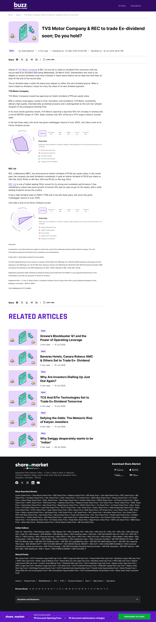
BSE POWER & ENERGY (61, 549)
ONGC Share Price (87, 505)
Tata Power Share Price (68, 500)
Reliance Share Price (76, 495)
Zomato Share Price (87, 500)
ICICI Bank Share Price (30, 507)
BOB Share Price (91, 510)
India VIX (24, 534)
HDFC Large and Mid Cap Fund (75, 558)
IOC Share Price (106, 503)
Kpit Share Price (45, 515)
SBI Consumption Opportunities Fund (63, 570)
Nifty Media (117, 537)
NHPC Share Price (33, 503)
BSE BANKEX (46, 534)
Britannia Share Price (45, 522)
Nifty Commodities (60, 539)
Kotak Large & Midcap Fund (47, 561)
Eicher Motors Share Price (65, 522)
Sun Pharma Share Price (110, 517)
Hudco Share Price (100, 507)
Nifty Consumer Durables (100, 539)
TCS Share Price (82, 498)
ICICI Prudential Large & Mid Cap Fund (45, 558)
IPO (55, 581)
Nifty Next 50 (100, 532)
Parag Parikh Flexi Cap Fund (101, 558)
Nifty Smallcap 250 (75, 532)
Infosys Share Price (119, 498)
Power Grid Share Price (80, 515)
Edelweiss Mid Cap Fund (72, 563)
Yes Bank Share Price (34, 498)
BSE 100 (124, 534)
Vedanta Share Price (66, 503)
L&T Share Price (80, 512)
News (18, 15)
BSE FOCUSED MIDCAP (53, 544)
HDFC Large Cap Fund (24, 566)
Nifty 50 (18, 532)
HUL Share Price (95, 512)
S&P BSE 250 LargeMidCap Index (74, 541)
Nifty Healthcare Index (79, 539)
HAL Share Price (51, 498)
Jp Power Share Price (119, 505)
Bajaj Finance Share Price (68, 505)
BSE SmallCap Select (79, 534)
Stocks (18, 581)
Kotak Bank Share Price (78, 520)
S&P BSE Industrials (110, 546)
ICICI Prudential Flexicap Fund (84, 566)
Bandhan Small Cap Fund (101, 561)
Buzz (11, 15)
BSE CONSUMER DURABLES (111, 544)
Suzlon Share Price (22, 495)
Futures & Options (75, 581)
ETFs (62, 581)
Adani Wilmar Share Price (89, 517)
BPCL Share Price (76, 510)
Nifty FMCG (61, 537)
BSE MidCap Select (61, 534)
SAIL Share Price (84, 507)
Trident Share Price (34, 517)
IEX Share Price (106, 510)
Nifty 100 (111, 532)
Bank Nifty (28, 532)
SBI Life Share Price (86, 522)
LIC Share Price (103, 505)
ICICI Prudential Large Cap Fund (97, 563)
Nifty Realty (46, 539)
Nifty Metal (128, 537)
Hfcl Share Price (65, 512)
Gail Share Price (51, 512)
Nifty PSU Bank (33, 539)
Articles (122, 6)
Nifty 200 (121, 532)
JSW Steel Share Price (52, 517)
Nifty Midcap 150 (59, 532)
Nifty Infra (82, 537)
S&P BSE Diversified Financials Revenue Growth (81, 546)
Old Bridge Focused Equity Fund (42, 568)
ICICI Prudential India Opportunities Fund (73, 568)
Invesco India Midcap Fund (50, 563)
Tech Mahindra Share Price (37, 520)
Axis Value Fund (64, 566)
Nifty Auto (72, 537)
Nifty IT (18, 537)
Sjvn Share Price (129, 512)
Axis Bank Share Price (112, 512)
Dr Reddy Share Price (58, 520)
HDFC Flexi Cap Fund (25, 561)
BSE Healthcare (31, 549)
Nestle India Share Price (119, 515)
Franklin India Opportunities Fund (105, 568)
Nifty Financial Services (45, 537)
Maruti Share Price (61, 515)
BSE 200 (133, 534)
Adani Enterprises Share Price (121, 507)
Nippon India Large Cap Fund (124, 563)
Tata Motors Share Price (41, 495)
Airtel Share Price (28, 522)
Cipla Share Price (70, 517)
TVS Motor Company (27, 69)
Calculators (135, 6)
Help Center (98, 581)
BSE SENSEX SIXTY (34, 544)
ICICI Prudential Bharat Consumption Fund (97, 570)
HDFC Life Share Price (120, 520)
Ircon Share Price (120, 510)
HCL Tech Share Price (99, 515)
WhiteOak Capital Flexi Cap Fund (111, 566)
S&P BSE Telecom (127, 546)
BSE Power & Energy (52, 546)
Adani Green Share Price (31, 505)
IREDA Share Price (104, 500)
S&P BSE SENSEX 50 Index (122, 539)
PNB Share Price (49, 503)
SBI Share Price (92, 495)
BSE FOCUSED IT (79, 549)
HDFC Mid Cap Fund (121, 561)
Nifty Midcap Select (42, 532)
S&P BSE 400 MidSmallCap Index (103, 541)
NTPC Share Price (38, 510)
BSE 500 (92, 534)
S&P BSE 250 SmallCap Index (47, 541)
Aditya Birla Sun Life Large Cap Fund (74, 561)
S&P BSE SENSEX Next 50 (108, 534)
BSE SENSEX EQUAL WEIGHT (76, 544)
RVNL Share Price (50, 500)
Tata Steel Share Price (109, 495)
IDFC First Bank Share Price (26, 515)
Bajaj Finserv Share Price (99, 520)
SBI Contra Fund (21, 558)
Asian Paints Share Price (57, 510)
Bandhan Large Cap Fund (45, 566)
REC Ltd (12, 184)
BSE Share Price (59, 495)
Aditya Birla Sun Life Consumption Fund (31, 570)
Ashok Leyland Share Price (32, 512)
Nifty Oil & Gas (93, 537)
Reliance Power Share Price (87, 503)
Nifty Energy (106, 537)
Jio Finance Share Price (123, 500)
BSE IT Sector (44, 549)
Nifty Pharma (28, 537)
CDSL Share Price (67, 498)
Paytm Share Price (122, 503)
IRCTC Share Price (68, 507)
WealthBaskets (44, 581)
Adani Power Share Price (31, 500)
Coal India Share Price (50, 507)
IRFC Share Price (127, 495)
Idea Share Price (49, 505)
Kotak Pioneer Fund (127, 568)
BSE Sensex (34, 534)
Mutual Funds (29, 581)
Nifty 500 (89, 532)
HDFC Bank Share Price (100, 498)
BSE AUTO (94, 544)
